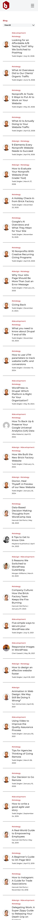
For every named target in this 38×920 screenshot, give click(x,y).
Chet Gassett (17, 653)
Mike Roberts (17, 434)
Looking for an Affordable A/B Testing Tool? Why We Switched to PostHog (22, 46)
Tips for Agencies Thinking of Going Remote (22, 753)
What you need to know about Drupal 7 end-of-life (23, 331)
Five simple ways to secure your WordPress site (23, 626)
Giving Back (19, 304)
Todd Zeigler (17, 56)
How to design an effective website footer (22, 670)
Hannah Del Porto (19, 520)
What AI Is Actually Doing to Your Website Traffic (23, 124)
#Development (19, 33)
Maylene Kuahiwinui (20, 544)
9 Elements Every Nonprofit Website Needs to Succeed (22, 147)
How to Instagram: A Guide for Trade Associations (23, 880)
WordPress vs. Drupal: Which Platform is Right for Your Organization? (22, 394)
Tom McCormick (19, 704)
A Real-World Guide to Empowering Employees (23, 833)
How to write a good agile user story (21, 806)
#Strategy (16, 36)
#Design (16, 141)
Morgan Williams (19, 573)
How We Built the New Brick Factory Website (23, 457)
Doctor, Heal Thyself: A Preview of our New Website (23, 484)
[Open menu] (32, 5)
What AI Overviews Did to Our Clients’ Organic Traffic (23, 73)
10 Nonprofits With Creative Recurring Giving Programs (23, 254)
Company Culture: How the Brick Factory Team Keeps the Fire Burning (22, 596)
